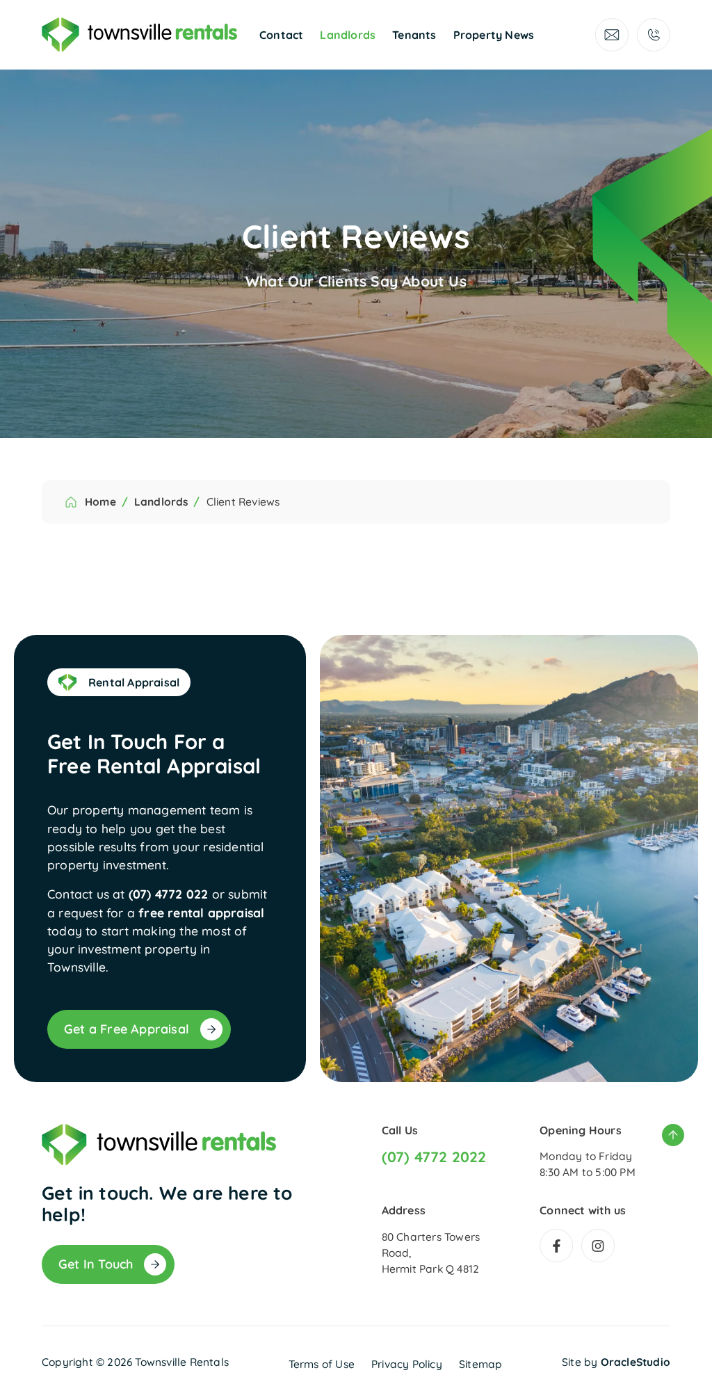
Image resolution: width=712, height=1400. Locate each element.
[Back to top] (673, 1135)
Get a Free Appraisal (126, 1029)
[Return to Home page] (139, 34)
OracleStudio (635, 1362)
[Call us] (653, 34)
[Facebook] (556, 1245)
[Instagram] (598, 1245)
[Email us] (612, 34)
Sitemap (480, 1364)
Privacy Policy (406, 1364)
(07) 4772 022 (169, 893)
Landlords (347, 35)
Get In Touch (95, 1264)
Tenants (414, 35)
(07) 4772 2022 (434, 1157)
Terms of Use (322, 1364)
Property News (494, 35)
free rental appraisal (201, 912)
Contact (281, 35)
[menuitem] (281, 35)
